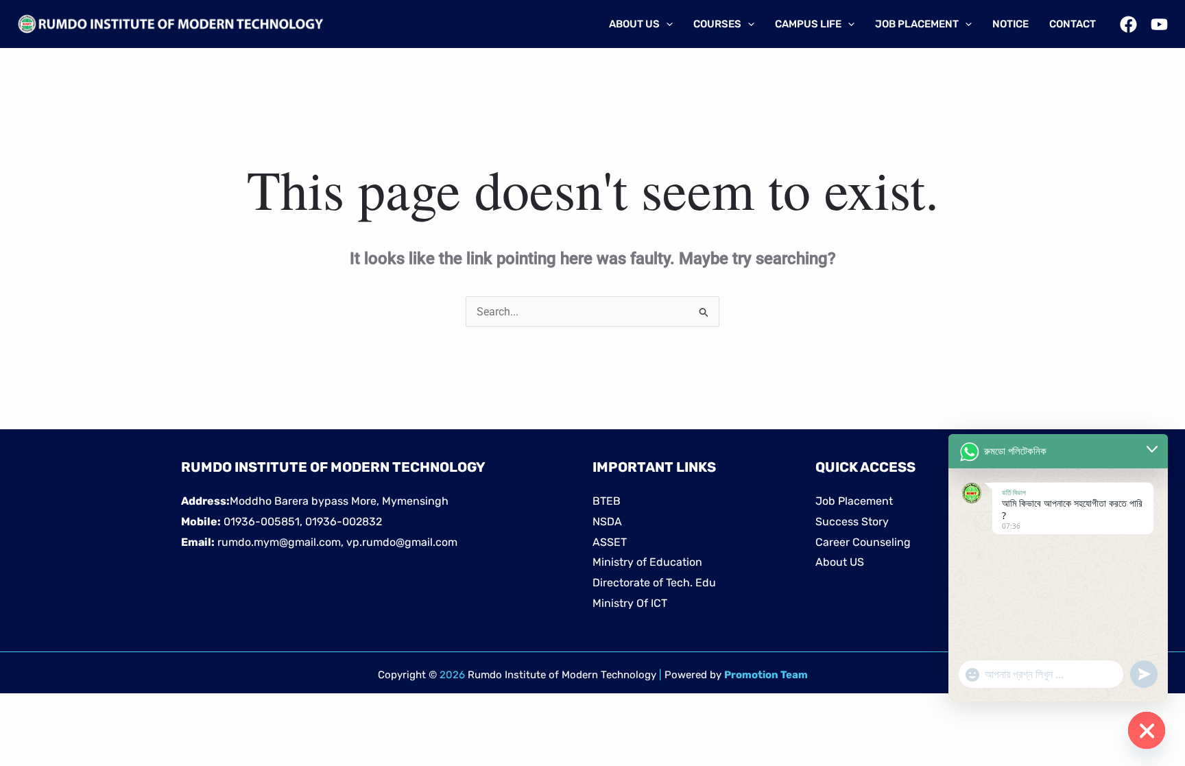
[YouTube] (1159, 24)
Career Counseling (863, 542)
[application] (666, 24)
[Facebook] (1128, 24)
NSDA (607, 521)
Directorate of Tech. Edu (654, 582)
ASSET (609, 542)
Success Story (852, 521)
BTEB (606, 500)
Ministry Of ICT (629, 603)
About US (839, 561)
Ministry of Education (647, 561)
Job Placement (854, 500)
